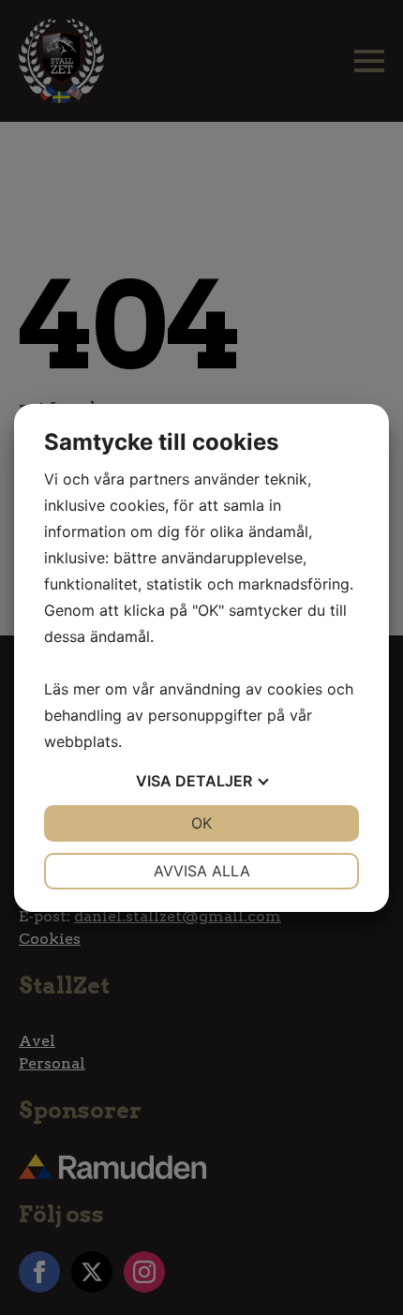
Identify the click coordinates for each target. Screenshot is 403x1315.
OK (201, 823)
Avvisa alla (202, 870)
